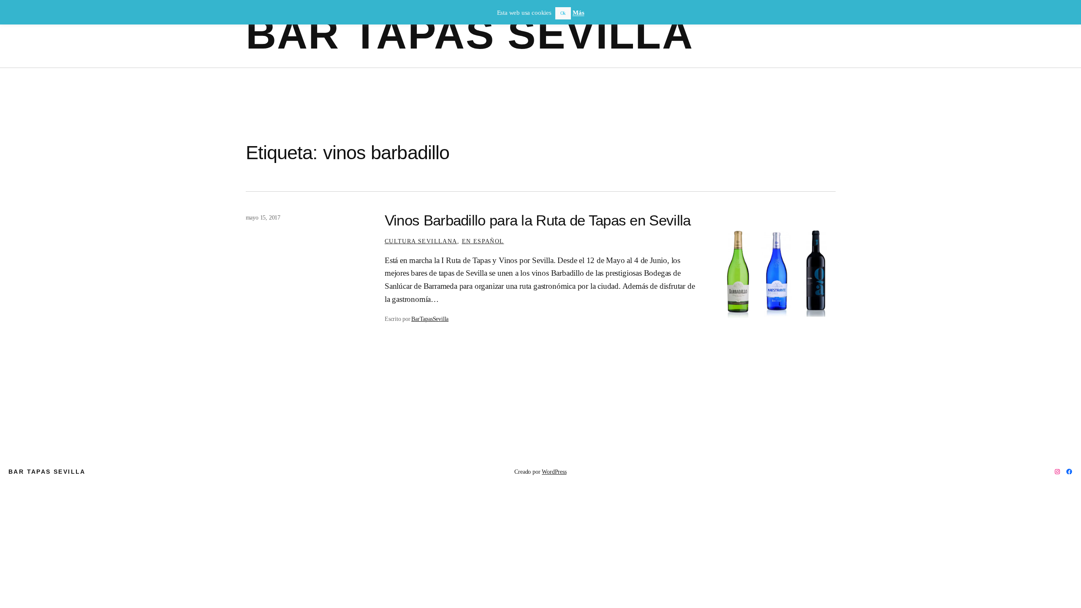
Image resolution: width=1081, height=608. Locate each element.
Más (578, 12)
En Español (483, 241)
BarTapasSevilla (429, 318)
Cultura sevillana (421, 241)
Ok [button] (563, 13)
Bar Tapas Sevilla (470, 33)
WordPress (554, 471)
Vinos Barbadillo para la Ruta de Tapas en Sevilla (538, 220)
